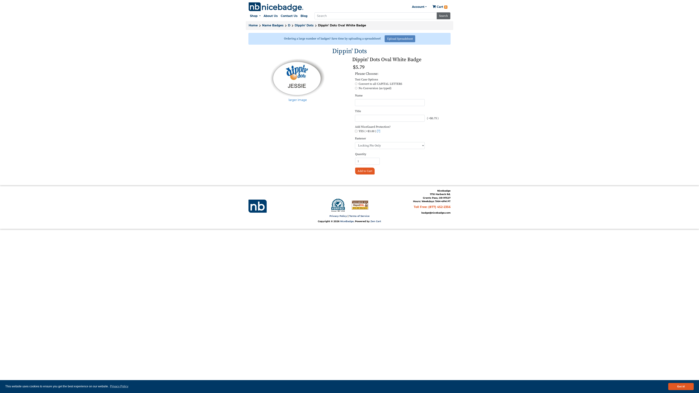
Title (358, 111)
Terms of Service (359, 216)
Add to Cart (365, 171)
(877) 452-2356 (439, 207)
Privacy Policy (338, 216)
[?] (378, 131)
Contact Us (289, 16)
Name (359, 95)
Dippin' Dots (304, 25)
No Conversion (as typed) (375, 88)
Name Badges (273, 25)
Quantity (360, 154)
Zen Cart (375, 221)
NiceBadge (347, 221)
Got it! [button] (681, 386)
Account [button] (418, 7)
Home (253, 25)
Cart (441, 7)
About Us (271, 16)
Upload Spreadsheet (400, 39)
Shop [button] (254, 16)
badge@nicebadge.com (436, 212)
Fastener (360, 138)
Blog (304, 16)
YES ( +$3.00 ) (367, 131)
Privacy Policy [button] (119, 386)
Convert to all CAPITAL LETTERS (380, 84)
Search (443, 16)
